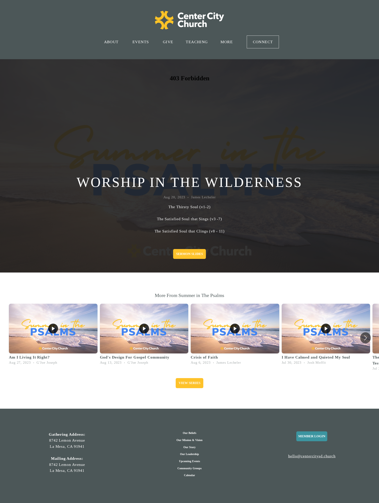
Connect (263, 42)
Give (168, 42)
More (227, 42)
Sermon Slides (189, 254)
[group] (53, 335)
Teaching (197, 42)
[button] (365, 337)
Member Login (311, 436)
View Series (189, 383)
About (112, 42)
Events (141, 42)
